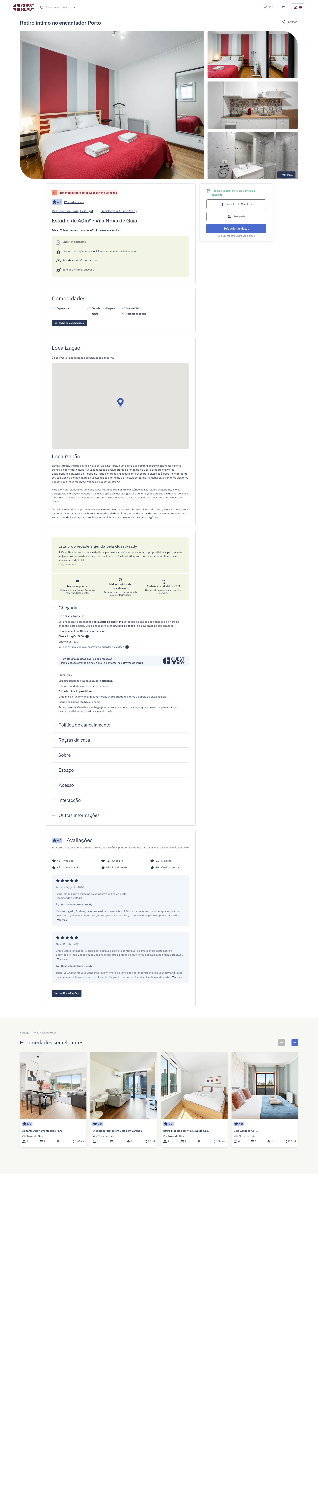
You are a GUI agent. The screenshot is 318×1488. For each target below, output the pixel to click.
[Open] (74, 7)
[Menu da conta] (298, 7)
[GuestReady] (23, 7)
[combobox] (58, 7)
